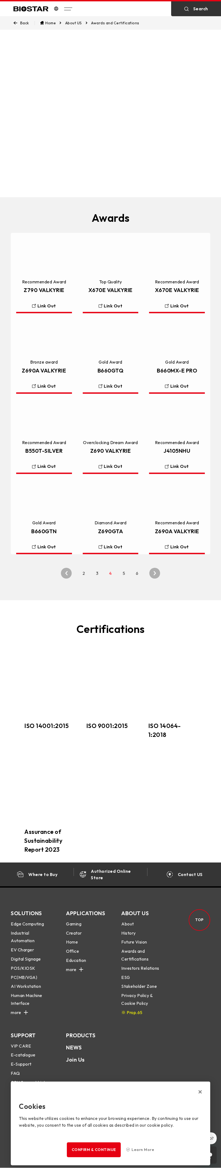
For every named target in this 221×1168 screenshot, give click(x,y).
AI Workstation (26, 986)
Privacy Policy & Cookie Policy (137, 999)
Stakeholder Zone (139, 986)
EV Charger (22, 949)
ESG (125, 977)
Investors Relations (140, 968)
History (128, 933)
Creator (74, 933)
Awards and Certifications (135, 955)
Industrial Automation (22, 937)
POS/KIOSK (23, 968)
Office (72, 951)
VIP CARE (21, 1046)
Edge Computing (27, 924)
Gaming (73, 924)
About (127, 924)
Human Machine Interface (26, 999)
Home (72, 942)
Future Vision (134, 942)
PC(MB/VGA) (24, 977)
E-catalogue (23, 1055)
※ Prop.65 (132, 1012)
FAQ (15, 1073)
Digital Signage (26, 959)
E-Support (21, 1064)
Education (76, 960)
